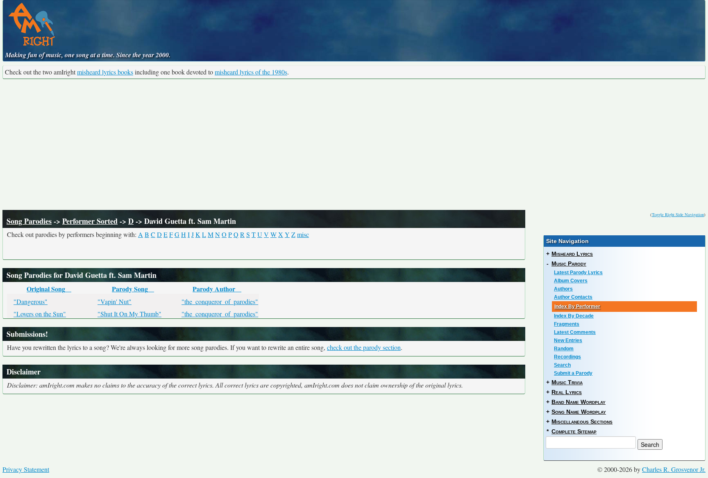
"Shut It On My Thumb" (129, 313)
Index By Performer (577, 306)
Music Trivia (567, 382)
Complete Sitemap (574, 431)
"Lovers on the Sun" (40, 313)
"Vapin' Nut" (115, 301)
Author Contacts (573, 297)
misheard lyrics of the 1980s (251, 72)
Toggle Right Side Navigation (678, 214)
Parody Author (214, 288)
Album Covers (571, 281)
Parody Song (130, 288)
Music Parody (568, 263)
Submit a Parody (573, 373)
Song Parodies (29, 221)
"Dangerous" (31, 301)
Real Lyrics (566, 392)
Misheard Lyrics (572, 253)
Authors (563, 289)
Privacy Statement (25, 469)
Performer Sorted (90, 221)
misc (303, 234)
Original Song (46, 288)
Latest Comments (575, 332)
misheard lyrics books (105, 72)
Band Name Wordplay (578, 402)
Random (564, 349)
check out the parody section (364, 347)
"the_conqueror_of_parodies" (220, 301)
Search (562, 365)
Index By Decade (574, 316)
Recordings (567, 357)
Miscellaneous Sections (582, 421)
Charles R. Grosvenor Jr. (674, 469)
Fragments (566, 324)
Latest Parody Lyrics (578, 272)
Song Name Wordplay (578, 411)
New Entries (568, 340)
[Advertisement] (354, 144)
